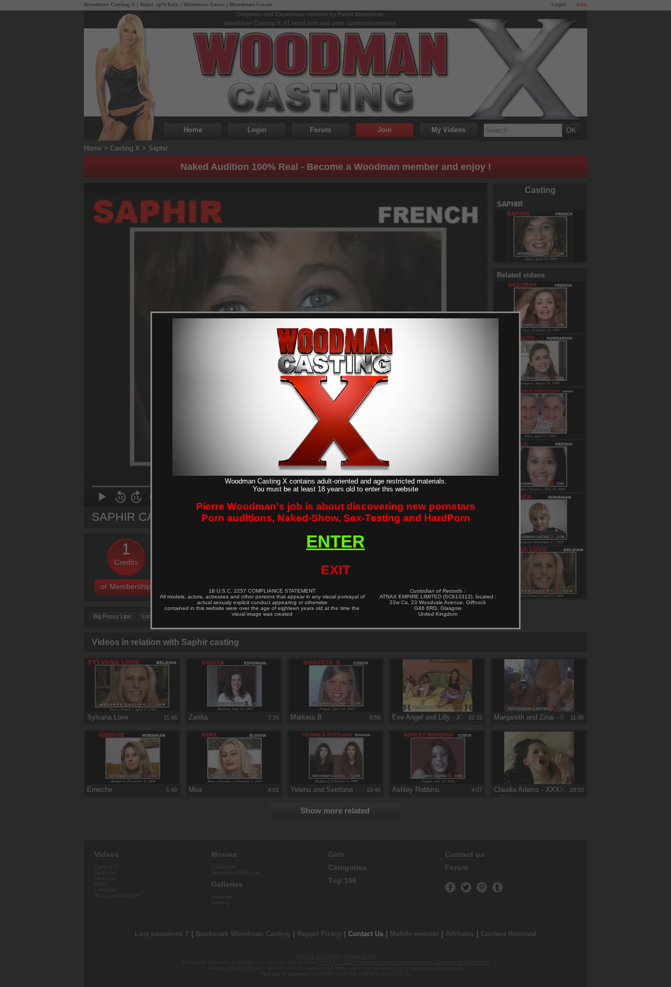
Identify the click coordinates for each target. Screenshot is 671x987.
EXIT (335, 569)
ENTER (335, 541)
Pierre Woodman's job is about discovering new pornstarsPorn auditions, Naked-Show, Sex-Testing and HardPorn (335, 512)
